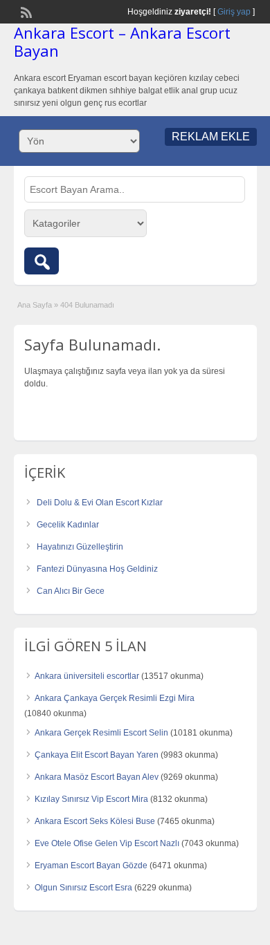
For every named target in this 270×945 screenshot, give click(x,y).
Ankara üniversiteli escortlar (87, 676)
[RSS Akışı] (24, 11)
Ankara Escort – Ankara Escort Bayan (122, 41)
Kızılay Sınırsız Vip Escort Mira (91, 799)
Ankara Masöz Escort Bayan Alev (97, 777)
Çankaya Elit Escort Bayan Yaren (97, 755)
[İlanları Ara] (41, 260)
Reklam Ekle (211, 136)
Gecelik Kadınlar (68, 525)
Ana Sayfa (34, 305)
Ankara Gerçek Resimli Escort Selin (101, 733)
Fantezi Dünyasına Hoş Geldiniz (97, 569)
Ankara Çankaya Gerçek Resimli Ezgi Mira (115, 698)
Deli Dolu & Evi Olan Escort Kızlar (100, 502)
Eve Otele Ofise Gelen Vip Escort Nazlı (107, 843)
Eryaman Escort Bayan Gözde (91, 865)
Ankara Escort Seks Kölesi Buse (95, 821)
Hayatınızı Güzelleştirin (80, 547)
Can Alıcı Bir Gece (71, 591)
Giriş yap (234, 12)
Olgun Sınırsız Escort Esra (83, 887)
